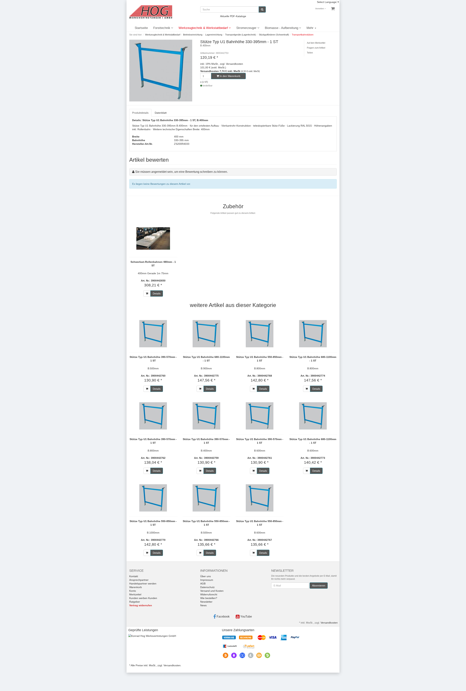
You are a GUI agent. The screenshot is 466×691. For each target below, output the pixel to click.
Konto (132, 590)
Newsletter (206, 601)
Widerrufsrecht (208, 594)
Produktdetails (140, 112)
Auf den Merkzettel (316, 43)
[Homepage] (150, 12)
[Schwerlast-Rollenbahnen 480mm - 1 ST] (153, 238)
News (203, 605)
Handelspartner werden (142, 583)
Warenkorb (135, 587)
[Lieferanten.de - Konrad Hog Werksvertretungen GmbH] (152, 635)
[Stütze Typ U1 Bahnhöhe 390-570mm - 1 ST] (153, 333)
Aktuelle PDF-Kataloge (233, 16)
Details (157, 293)
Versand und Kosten (212, 590)
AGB (203, 583)
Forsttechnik (162, 28)
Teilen (310, 52)
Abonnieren (318, 585)
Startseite (141, 28)
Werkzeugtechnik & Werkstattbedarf (204, 28)
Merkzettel (135, 594)
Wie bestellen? (208, 598)
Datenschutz (207, 587)
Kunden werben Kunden (143, 598)
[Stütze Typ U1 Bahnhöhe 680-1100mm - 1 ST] (206, 333)
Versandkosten (329, 622)
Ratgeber (134, 601)
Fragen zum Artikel (316, 48)
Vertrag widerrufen (140, 605)
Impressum (206, 579)
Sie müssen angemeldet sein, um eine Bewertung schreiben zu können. (181, 171)
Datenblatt (161, 112)
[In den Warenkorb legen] (147, 293)
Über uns (205, 576)
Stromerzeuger (246, 28)
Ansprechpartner (139, 579)
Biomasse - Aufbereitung (282, 28)
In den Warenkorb (229, 76)
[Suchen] (262, 9)
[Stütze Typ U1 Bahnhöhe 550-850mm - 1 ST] (260, 333)
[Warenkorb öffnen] (333, 8)
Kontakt (133, 576)
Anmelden (320, 8)
